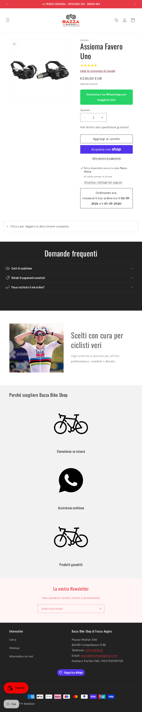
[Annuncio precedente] (7, 4)
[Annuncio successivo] (135, 4)
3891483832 (94, 650)
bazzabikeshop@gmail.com (99, 655)
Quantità (85, 110)
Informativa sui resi (21, 656)
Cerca (12, 639)
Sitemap (14, 648)
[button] (8, 20)
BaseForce (29, 703)
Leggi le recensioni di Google (97, 70)
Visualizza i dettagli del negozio (103, 182)
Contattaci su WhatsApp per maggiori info (106, 96)
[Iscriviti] (100, 608)
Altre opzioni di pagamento (106, 158)
